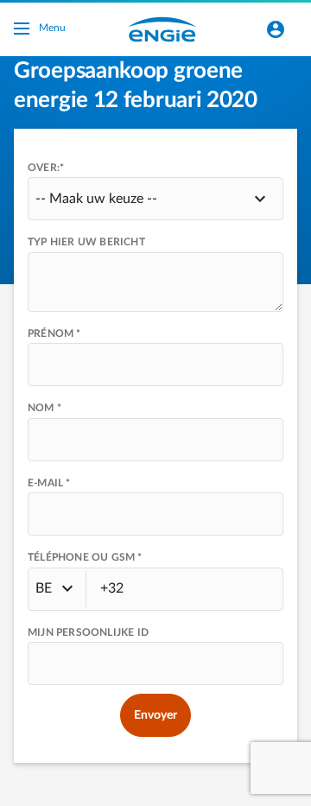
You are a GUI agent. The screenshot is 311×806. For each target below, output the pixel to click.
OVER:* (46, 167)
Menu (52, 27)
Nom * (44, 408)
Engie (162, 29)
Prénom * (54, 333)
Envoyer (155, 715)
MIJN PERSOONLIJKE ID (88, 632)
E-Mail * (49, 483)
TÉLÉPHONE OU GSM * (85, 557)
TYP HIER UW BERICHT (86, 242)
